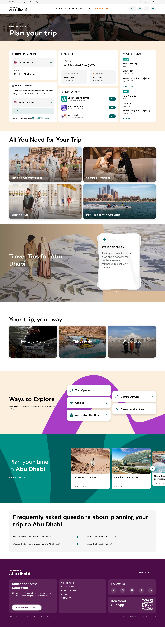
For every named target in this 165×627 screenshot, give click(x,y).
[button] (46, 538)
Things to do (67, 583)
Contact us (67, 598)
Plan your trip (68, 590)
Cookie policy (51, 617)
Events (64, 594)
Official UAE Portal (40, 118)
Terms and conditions (23, 617)
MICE (154, 2)
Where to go (67, 587)
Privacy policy (39, 617)
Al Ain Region (23, 2)
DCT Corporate (145, 2)
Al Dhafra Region (34, 2)
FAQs (11, 617)
